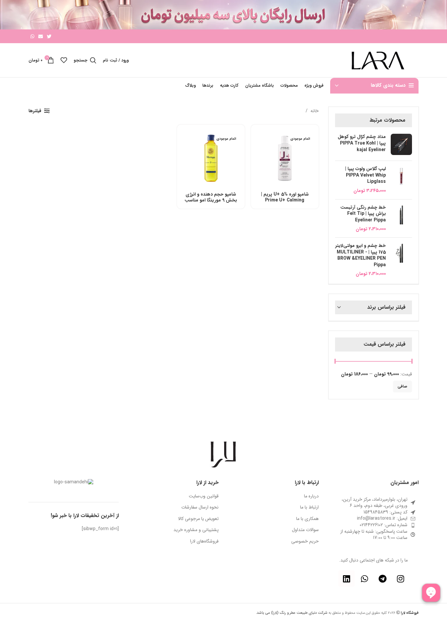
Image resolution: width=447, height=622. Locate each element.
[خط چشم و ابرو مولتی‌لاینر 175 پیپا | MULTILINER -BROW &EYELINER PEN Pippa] (401, 260)
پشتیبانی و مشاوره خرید (196, 530)
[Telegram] (382, 578)
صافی (402, 386)
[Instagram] (400, 578)
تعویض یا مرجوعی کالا (198, 519)
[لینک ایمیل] (40, 36)
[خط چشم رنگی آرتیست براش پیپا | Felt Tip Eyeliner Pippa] (401, 218)
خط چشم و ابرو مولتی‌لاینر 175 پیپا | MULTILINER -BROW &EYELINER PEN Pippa (360, 255)
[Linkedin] (346, 578)
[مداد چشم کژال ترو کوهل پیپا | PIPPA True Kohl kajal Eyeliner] (401, 145)
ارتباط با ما (309, 507)
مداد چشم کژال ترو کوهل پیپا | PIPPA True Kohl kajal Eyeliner (362, 143)
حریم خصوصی (305, 541)
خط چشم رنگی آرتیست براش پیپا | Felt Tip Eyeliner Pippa (363, 214)
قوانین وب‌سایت (204, 496)
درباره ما (311, 496)
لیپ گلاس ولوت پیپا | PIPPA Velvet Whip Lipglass (365, 175)
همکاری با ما (307, 519)
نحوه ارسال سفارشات (200, 507)
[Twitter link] (49, 36)
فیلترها (34, 110)
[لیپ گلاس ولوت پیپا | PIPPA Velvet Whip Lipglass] (401, 180)
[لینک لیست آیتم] (374, 518)
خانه (314, 110)
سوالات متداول (305, 530)
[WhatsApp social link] (32, 36)
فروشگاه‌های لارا (204, 541)
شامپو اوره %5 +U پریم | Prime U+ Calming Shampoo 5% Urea (285, 200)
